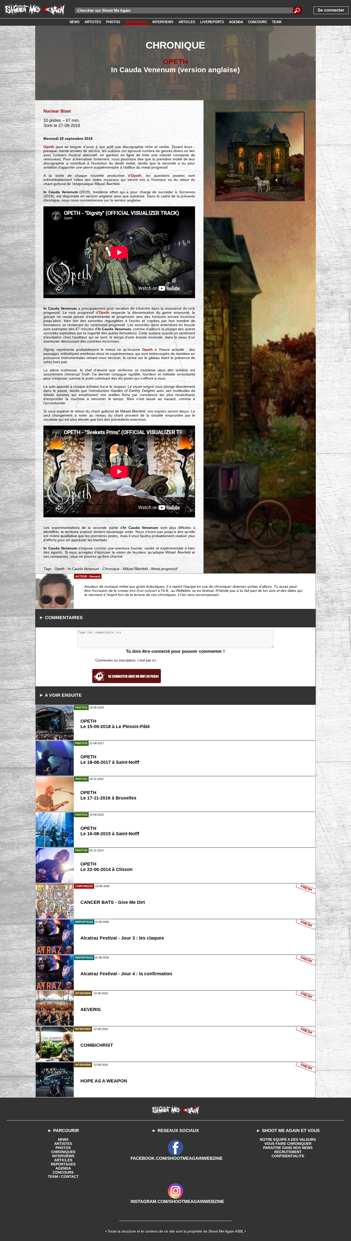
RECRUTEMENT (288, 1152)
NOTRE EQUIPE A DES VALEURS (288, 1139)
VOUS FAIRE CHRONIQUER (287, 1144)
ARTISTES (63, 1144)
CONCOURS (63, 1172)
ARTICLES (63, 1160)
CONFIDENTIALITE (288, 1156)
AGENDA (63, 1168)
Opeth (48, 147)
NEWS (63, 1139)
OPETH (175, 62)
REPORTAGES (63, 1164)
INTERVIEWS (63, 1156)
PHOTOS (63, 1148)
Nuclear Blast (57, 111)
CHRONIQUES (63, 1152)
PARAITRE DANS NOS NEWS (287, 1148)
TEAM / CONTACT (63, 1176)
